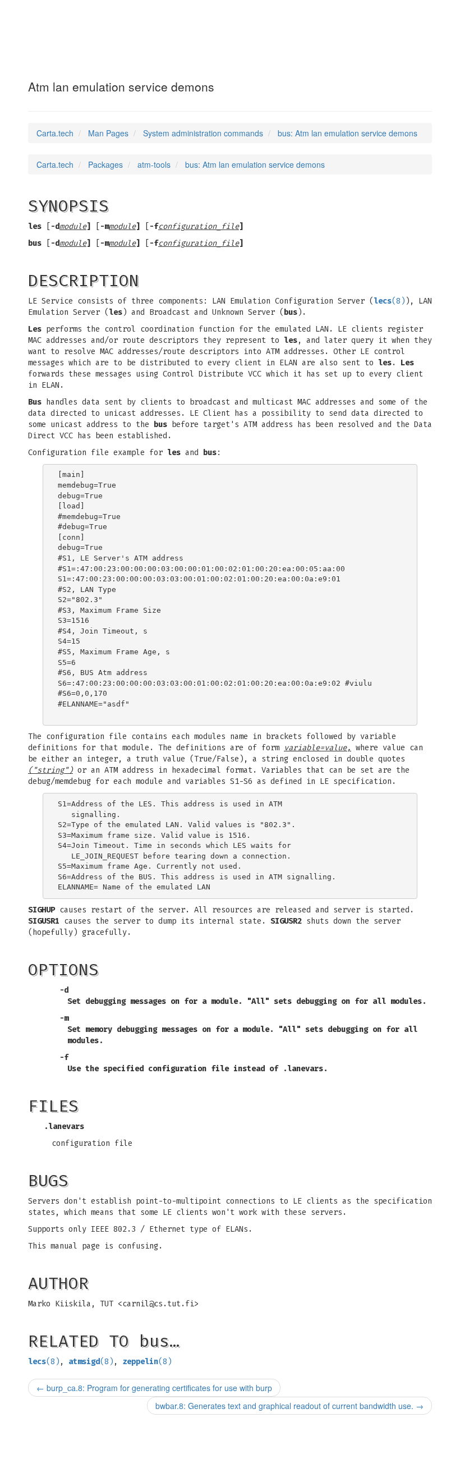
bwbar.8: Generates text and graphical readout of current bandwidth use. (289, 1405)
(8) (389, 301)
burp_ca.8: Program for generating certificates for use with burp (154, 1387)
